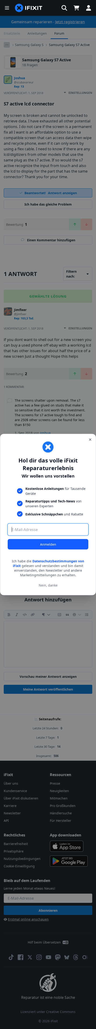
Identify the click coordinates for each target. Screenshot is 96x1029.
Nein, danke (48, 585)
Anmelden (48, 544)
